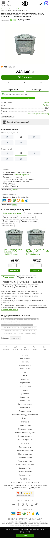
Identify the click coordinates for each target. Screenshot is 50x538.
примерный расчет (21, 175)
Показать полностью (9, 310)
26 (34, 137)
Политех (46, 102)
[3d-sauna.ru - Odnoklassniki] (23, 504)
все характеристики (8, 116)
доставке (15, 190)
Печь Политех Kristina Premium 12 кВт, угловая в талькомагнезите (13, 252)
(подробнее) (25, 532)
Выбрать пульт (37, 90)
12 (7, 153)
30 (7, 143)
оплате (14, 205)
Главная (4, 9)
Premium (46, 105)
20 (21, 159)
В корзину (27, 77)
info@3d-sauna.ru (32, 482)
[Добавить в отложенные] (24, 82)
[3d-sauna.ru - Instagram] (32, 504)
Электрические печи (25, 9)
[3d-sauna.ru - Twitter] (36, 504)
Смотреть (15, 338)
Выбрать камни (12, 90)
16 (34, 153)
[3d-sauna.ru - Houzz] (27, 504)
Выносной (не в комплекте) (38, 114)
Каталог (12, 9)
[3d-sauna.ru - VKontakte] (13, 504)
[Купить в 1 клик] (8, 82)
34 (21, 143)
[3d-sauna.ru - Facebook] (18, 504)
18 (7, 137)
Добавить (14, 270)
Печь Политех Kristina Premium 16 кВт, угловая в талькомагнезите (35, 252)
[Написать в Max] (46, 3)
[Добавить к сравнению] (41, 82)
